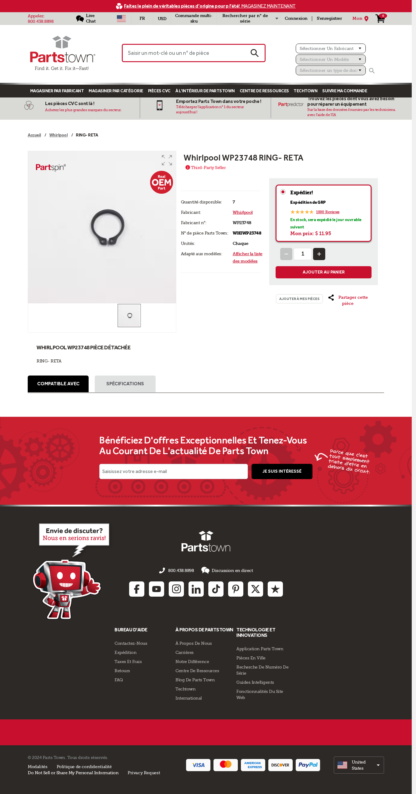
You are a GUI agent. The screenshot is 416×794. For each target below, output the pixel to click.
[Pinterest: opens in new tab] (235, 589)
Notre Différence (192, 661)
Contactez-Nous (131, 643)
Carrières (184, 652)
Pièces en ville (251, 657)
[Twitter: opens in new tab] (255, 589)
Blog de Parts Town (195, 679)
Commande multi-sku (194, 18)
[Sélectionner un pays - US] (121, 18)
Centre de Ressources (264, 91)
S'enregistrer (329, 18)
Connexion (296, 18)
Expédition (125, 652)
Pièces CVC (159, 91)
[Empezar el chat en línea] (73, 570)
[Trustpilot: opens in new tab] (275, 589)
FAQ (119, 679)
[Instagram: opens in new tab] (176, 589)
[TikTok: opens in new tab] (216, 589)
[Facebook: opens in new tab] (136, 589)
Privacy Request (144, 772)
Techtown (185, 688)
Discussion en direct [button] (232, 570)
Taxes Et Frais (128, 661)
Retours (122, 670)
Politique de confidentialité (84, 766)
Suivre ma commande (344, 91)
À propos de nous (193, 643)
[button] (167, 160)
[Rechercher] (371, 70)
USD (162, 18)
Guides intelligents (255, 682)
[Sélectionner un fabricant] (331, 48)
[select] (359, 765)
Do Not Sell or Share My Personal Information (73, 772)
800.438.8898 (40, 21)
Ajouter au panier (324, 272)
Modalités (38, 766)
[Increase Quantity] (319, 254)
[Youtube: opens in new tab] (156, 589)
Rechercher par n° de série (245, 18)
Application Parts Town (259, 648)
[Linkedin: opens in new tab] (196, 589)
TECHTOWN (305, 91)
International (188, 698)
